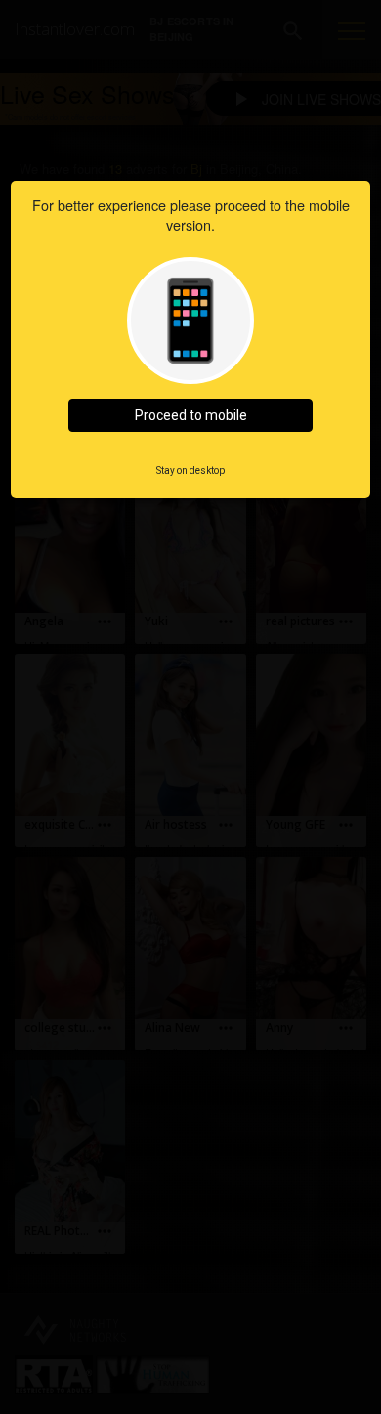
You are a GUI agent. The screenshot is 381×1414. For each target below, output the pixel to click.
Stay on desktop (190, 470)
